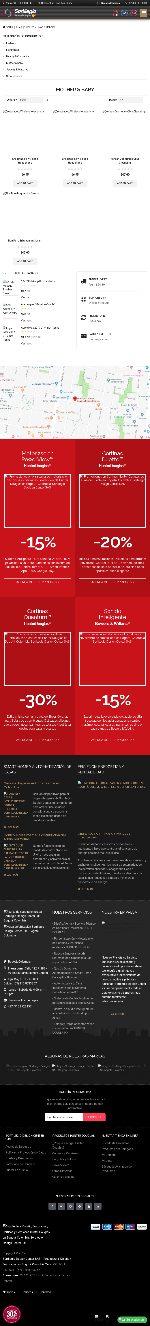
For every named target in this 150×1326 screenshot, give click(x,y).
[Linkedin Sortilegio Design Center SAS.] (98, 1206)
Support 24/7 (97, 297)
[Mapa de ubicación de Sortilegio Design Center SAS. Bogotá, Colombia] (75, 402)
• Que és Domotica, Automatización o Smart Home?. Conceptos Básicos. (72, 973)
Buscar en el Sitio (16, 1170)
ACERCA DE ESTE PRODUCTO (37, 582)
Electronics (12, 49)
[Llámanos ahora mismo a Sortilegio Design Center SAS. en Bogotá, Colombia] (110, 1319)
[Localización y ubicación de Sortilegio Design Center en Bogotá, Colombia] (99, 1319)
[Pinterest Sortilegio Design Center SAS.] (79, 1206)
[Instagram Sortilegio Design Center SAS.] (70, 1206)
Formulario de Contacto (20, 1164)
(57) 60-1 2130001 (137, 3)
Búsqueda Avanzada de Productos (117, 1169)
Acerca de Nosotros (18, 1146)
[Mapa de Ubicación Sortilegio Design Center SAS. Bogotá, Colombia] (25, 939)
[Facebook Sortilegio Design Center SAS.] (52, 1206)
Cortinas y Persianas (65, 1153)
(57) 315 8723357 (18, 1006)
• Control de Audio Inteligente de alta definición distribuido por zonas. (73, 1013)
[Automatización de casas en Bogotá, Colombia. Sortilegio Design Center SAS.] (124, 936)
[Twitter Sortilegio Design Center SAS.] (61, 1206)
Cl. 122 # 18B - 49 (18, 3)
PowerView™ (60, 1165)
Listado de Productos (116, 1143)
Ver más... (26, 297)
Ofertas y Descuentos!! (20, 1158)
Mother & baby (14, 63)
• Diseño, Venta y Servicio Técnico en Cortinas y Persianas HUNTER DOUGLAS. (74, 928)
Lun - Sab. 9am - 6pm (56, 3)
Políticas (27, 1292)
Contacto (45, 1292)
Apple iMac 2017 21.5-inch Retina (40, 327)
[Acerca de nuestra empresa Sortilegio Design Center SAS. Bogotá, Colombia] (25, 916)
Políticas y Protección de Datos (25, 1152)
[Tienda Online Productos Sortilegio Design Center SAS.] (115, 13)
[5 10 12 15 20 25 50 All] (130, 100)
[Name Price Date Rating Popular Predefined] (30, 100)
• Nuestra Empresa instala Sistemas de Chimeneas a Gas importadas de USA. (71, 958)
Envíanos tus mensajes (22, 1000)
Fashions (11, 43)
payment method (100, 334)
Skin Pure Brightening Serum (25, 240)
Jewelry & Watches (17, 69)
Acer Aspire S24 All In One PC (38, 304)
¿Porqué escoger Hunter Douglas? (68, 1145)
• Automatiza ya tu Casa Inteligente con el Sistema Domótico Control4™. (69, 988)
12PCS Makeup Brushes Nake (38, 281)
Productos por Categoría (117, 1149)
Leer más (12, 827)
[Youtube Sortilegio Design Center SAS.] (88, 1206)
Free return (97, 315)
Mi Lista (107, 1160)
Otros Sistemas (62, 1171)
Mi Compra (109, 1155)
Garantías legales (63, 1177)
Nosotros (9, 1292)
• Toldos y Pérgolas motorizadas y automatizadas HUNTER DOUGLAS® (73, 1028)
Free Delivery (98, 279)
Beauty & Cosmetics (17, 56)
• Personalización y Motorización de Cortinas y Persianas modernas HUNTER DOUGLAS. (73, 943)
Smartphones (14, 76)
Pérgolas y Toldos (64, 1159)
